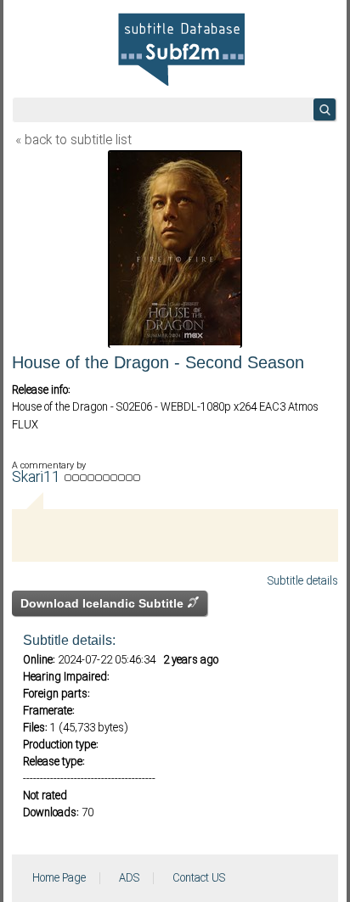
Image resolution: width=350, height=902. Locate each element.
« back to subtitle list (73, 141)
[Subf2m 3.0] (181, 49)
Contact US (198, 878)
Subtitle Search (324, 109)
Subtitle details (303, 581)
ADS (129, 878)
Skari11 (38, 478)
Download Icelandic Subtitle (103, 603)
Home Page (59, 878)
